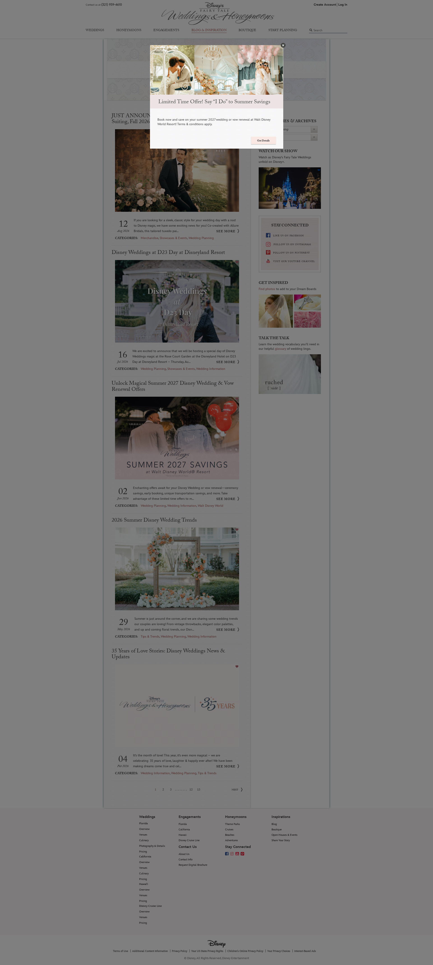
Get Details (263, 141)
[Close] (283, 45)
